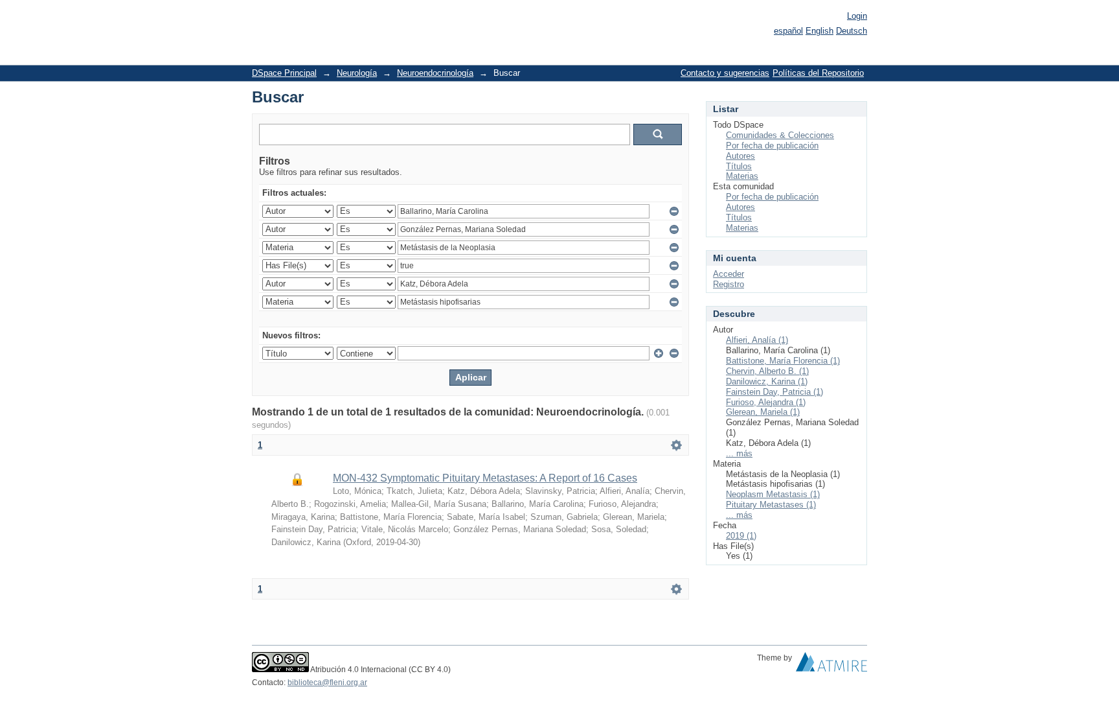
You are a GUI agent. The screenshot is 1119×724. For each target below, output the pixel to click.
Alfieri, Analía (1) (757, 340)
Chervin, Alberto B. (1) (767, 371)
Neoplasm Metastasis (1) (773, 494)
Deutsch (851, 31)
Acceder (728, 274)
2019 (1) (741, 536)
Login (857, 16)
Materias (742, 176)
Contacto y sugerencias (725, 73)
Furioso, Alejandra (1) (766, 402)
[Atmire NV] (831, 665)
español (788, 31)
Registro (728, 284)
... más (739, 453)
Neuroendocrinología (435, 73)
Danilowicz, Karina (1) (767, 381)
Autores (740, 156)
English (819, 31)
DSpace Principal (284, 73)
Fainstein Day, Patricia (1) (774, 392)
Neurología (357, 73)
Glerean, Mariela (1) (763, 412)
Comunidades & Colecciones (780, 135)
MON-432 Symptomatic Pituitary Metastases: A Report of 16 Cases (485, 478)
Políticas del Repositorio (818, 73)
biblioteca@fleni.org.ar (327, 682)
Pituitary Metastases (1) (771, 504)
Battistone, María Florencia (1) (783, 361)
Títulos (739, 166)
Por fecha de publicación (772, 145)
